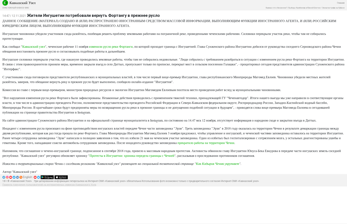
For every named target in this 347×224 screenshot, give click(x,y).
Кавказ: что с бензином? (276, 8)
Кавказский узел (33, 46)
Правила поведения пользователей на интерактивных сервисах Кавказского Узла (49, 184)
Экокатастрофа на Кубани (333, 8)
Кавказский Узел (22, 2)
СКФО (4, 8)
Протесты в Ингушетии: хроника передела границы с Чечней (132, 155)
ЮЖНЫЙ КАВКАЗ (15, 8)
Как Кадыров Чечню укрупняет (217, 163)
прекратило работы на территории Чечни (206, 143)
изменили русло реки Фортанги (111, 46)
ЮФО (27, 8)
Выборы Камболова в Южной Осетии (304, 8)
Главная (341, 3)
